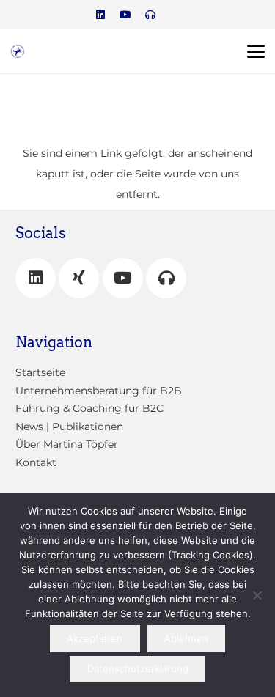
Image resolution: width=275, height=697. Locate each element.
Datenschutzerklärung (137, 668)
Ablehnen (186, 638)
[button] (256, 51)
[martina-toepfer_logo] (17, 51)
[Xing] (79, 278)
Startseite (40, 372)
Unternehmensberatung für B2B (98, 390)
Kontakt (35, 462)
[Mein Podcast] (166, 278)
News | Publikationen (69, 426)
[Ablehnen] (256, 595)
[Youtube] (125, 14)
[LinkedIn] (100, 14)
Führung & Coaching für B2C (89, 408)
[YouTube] (123, 278)
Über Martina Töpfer (66, 444)
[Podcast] (150, 14)
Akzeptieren (94, 638)
